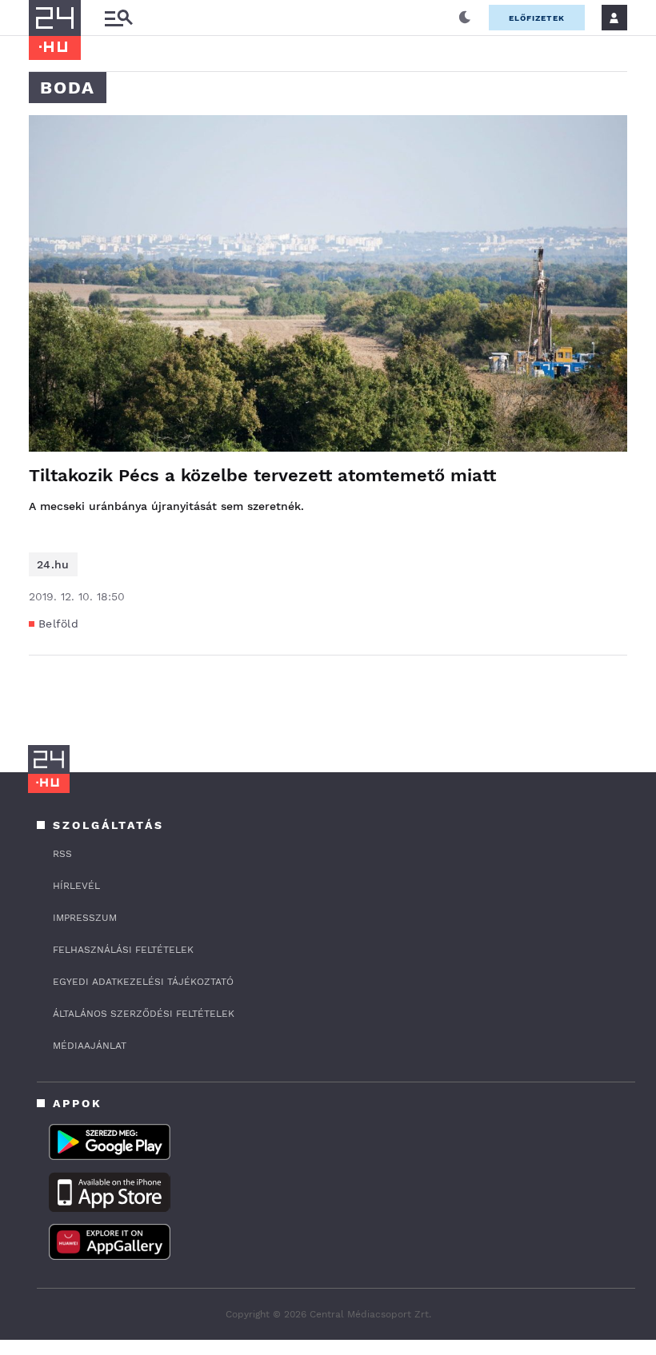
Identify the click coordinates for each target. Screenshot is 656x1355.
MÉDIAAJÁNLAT (89, 1045)
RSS (62, 853)
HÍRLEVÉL (76, 885)
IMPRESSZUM (85, 917)
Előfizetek (537, 18)
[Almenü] (118, 18)
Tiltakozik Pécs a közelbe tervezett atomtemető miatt (262, 475)
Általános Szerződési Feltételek (143, 1013)
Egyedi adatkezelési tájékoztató (143, 981)
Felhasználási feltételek (123, 949)
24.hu (53, 564)
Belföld (58, 623)
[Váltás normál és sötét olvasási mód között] (464, 17)
